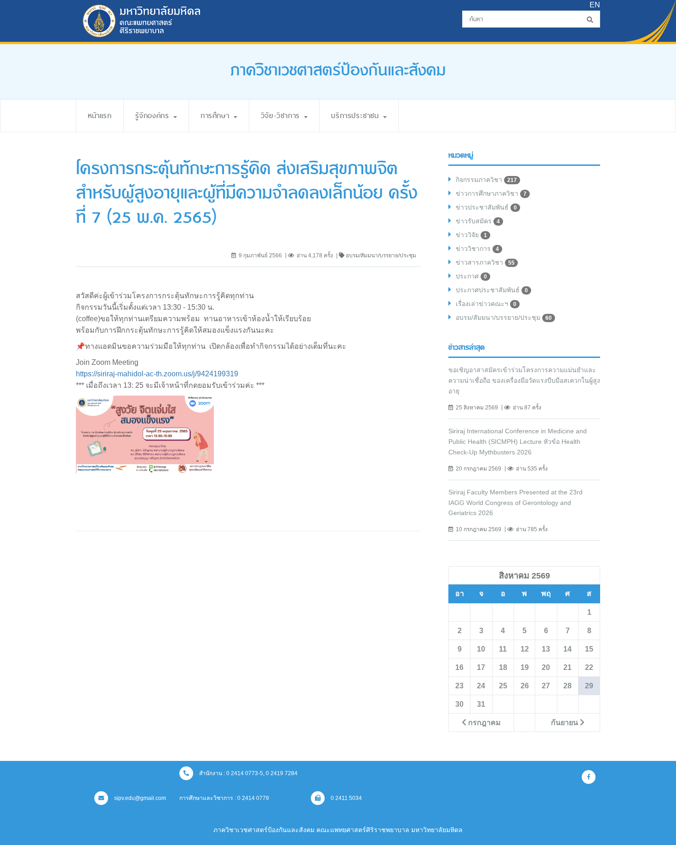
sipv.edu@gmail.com (139, 798)
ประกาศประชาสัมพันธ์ (492, 290)
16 (459, 667)
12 (525, 649)
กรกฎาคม (483, 722)
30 (459, 704)
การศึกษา (217, 115)
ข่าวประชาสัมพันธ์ (486, 207)
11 (503, 649)
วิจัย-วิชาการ (282, 115)
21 (567, 667)
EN (595, 5)
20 (546, 667)
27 (546, 685)
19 (525, 667)
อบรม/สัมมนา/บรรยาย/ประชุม (504, 317)
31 (481, 704)
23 (459, 685)
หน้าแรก (100, 115)
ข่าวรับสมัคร (478, 221)
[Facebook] (589, 777)
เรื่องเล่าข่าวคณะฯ (486, 303)
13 (546, 649)
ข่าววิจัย (471, 234)
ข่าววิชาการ (477, 248)
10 (481, 649)
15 (589, 649)
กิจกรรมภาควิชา (486, 179)
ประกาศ (471, 276)
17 (481, 667)
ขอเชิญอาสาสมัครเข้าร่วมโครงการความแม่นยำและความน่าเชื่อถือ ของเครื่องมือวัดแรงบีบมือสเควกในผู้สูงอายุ (524, 380)
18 (503, 667)
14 (567, 649)
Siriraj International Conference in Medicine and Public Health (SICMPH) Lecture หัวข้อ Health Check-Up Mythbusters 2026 (517, 441)
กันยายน (565, 722)
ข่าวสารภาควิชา (485, 262)
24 (481, 685)
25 (503, 685)
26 (525, 685)
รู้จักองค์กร (153, 115)
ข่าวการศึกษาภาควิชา (491, 193)
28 (567, 685)
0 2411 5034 (345, 798)
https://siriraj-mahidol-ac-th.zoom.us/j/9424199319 (157, 374)
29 (589, 685)
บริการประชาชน (356, 115)
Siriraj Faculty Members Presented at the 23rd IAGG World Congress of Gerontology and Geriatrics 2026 (515, 502)
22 (589, 667)
